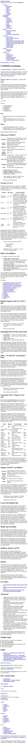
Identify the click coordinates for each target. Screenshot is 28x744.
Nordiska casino (10, 44)
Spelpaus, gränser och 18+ (9, 291)
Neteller (8, 26)
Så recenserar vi (9, 54)
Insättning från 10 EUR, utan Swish (11, 284)
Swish (7, 22)
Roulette (8, 12)
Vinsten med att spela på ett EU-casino (15, 42)
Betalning (5, 16)
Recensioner (9, 6)
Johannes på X (4, 693)
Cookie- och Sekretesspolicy (12, 60)
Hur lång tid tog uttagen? (7, 641)
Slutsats (5, 293)
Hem (2, 62)
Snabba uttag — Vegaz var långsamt (11, 680)
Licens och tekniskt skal (8, 289)
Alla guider (8, 49)
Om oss (5, 52)
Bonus (4, 29)
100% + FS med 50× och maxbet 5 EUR (12, 285)
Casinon (5, 4)
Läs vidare (5, 294)
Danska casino (9, 46)
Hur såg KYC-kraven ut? (7, 645)
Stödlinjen (19, 2)
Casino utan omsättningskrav (12, 34)
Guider (5, 48)
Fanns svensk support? (7, 646)
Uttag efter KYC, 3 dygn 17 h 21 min (12, 286)
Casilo (2, 2)
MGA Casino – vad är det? (12, 38)
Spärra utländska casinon (9, 681)
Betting (8, 7)
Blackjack (8, 10)
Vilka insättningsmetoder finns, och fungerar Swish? (13, 644)
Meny (22, 2)
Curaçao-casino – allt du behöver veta (14, 43)
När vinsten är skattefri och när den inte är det (13, 589)
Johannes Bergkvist (6, 69)
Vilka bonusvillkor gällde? (8, 642)
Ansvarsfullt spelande (11, 57)
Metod (2, 82)
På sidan (4, 280)
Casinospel (8, 13)
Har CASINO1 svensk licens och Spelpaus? (12, 640)
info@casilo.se (13, 671)
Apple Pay (8, 20)
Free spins (8, 31)
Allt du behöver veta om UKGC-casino (15, 40)
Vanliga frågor (6, 296)
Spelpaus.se (21, 737)
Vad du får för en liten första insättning (12, 591)
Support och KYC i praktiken (10, 287)
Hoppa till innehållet (5, 1)
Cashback (8, 33)
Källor (4, 298)
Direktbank (8, 25)
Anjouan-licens (9, 37)
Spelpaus (11, 686)
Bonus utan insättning (11, 30)
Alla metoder (9, 28)
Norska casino (9, 39)
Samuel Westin (10, 667)
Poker (7, 11)
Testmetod (5, 295)
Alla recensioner (4, 683)
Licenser (5, 35)
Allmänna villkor (10, 58)
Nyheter (8, 51)
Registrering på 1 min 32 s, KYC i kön (12, 282)
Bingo (7, 8)
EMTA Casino (9, 47)
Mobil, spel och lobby (8, 290)
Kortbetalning (9, 21)
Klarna (7, 17)
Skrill (7, 24)
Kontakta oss (9, 56)
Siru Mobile (9, 19)
